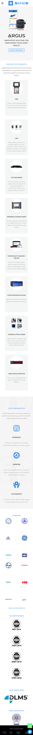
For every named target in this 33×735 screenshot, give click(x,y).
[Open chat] (30, 731)
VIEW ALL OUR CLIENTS (16, 608)
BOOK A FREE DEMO (16, 50)
